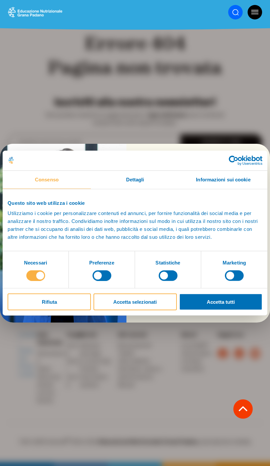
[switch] (102, 275)
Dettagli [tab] (135, 179)
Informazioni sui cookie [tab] (223, 179)
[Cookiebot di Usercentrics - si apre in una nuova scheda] (233, 160)
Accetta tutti (221, 302)
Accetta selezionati (135, 302)
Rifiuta (49, 302)
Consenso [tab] (47, 179)
